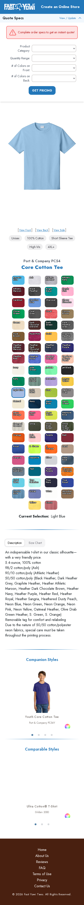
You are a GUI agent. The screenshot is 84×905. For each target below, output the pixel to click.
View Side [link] (59, 230)
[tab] (14, 542)
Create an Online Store (60, 6)
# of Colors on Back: (20, 78)
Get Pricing (42, 90)
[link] (42, 169)
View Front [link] (25, 230)
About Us (42, 855)
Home (42, 849)
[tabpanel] (42, 594)
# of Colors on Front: (20, 68)
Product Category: (24, 48)
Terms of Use (42, 873)
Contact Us (42, 886)
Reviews (42, 861)
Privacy (42, 880)
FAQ (42, 867)
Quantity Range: (20, 58)
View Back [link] (42, 230)
